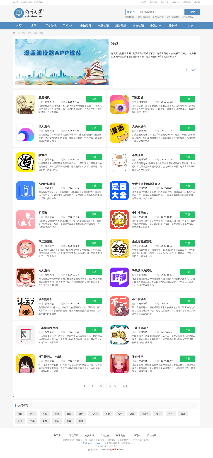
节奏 (32, 421)
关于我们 (58, 435)
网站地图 (151, 435)
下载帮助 (73, 435)
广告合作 (105, 435)
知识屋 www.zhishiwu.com (93, 443)
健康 (81, 413)
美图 (44, 421)
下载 (94, 99)
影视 (57, 413)
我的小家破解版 (173, 17)
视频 (81, 421)
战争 (57, 421)
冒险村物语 (130, 17)
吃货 (158, 413)
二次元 (94, 413)
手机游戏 (153, 2)
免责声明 (89, 435)
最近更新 (187, 2)
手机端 (197, 2)
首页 (19, 25)
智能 (20, 413)
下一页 (112, 386)
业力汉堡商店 (188, 17)
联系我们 (120, 435)
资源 (69, 413)
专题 (35, 33)
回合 (20, 421)
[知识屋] (29, 13)
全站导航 (136, 435)
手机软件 (164, 2)
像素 (69, 421)
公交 (132, 413)
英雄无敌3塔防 (143, 17)
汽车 (120, 413)
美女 (32, 413)
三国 (183, 413)
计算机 (145, 413)
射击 (107, 413)
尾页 (125, 386)
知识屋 (143, 2)
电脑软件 (175, 2)
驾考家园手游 (158, 17)
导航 (44, 413)
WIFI (170, 413)
